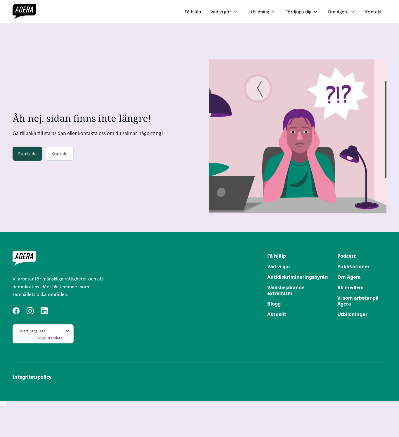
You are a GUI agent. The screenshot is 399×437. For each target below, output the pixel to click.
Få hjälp (193, 11)
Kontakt (373, 11)
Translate (55, 338)
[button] (224, 11)
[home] (24, 11)
